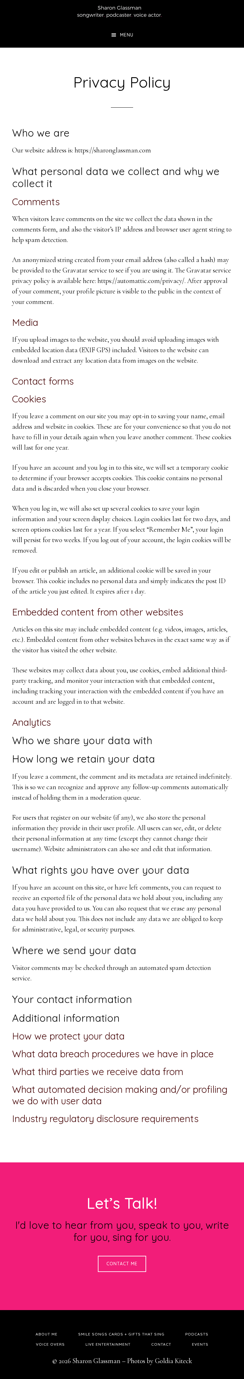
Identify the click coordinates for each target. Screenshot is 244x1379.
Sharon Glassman (122, 11)
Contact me (122, 1264)
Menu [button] (126, 35)
